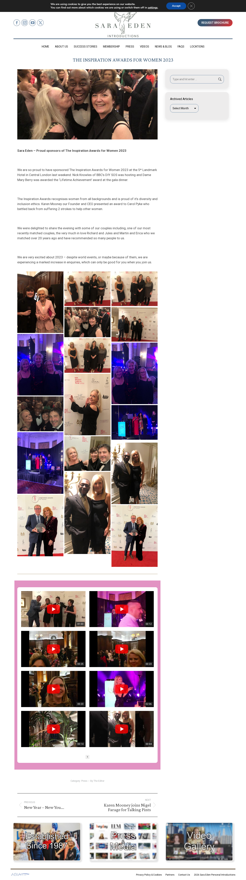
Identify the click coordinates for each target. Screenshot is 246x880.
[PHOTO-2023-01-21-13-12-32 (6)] (40, 364)
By (97, 781)
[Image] (46, 841)
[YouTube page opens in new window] (32, 22)
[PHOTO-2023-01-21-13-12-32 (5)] (134, 324)
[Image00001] (134, 536)
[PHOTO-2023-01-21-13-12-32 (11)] (87, 404)
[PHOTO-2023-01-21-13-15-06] (40, 463)
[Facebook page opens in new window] (16, 22)
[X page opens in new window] (40, 22)
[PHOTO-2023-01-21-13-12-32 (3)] (134, 288)
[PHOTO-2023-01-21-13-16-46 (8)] (134, 473)
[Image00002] (40, 525)
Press (84, 781)
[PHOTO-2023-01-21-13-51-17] (87, 453)
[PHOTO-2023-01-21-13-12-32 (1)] (40, 302)
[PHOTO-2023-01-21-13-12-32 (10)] (134, 373)
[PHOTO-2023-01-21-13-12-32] (40, 413)
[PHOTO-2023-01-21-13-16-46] (87, 513)
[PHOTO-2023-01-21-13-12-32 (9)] (87, 355)
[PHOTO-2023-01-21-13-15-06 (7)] (134, 422)
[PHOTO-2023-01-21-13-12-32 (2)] (87, 288)
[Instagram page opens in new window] (24, 22)
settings (153, 7)
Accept (176, 6)
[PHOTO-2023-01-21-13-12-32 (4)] (87, 322)
